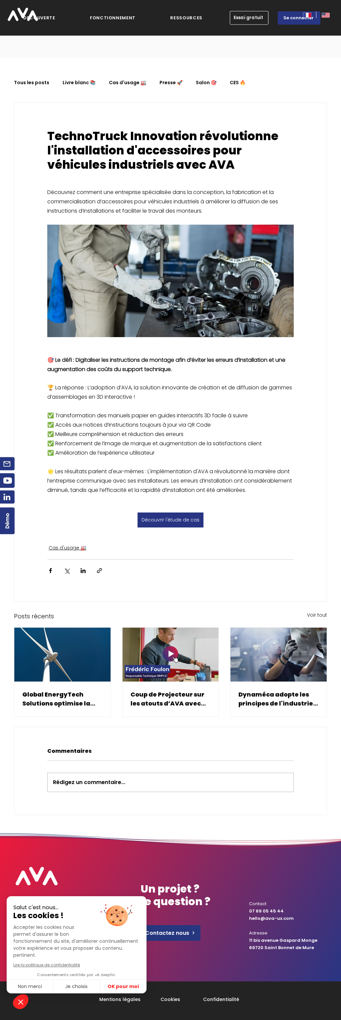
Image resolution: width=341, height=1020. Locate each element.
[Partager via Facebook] (50, 570)
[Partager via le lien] (99, 570)
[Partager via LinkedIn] (83, 570)
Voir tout (317, 615)
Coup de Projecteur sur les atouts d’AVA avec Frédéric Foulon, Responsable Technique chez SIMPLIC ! (169, 699)
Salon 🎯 (206, 83)
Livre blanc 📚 (79, 83)
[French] (307, 15)
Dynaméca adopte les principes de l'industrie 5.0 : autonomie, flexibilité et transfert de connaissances (275, 699)
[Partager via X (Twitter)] (67, 570)
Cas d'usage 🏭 (127, 83)
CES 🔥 (237, 83)
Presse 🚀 (171, 83)
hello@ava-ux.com (271, 918)
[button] (186, 18)
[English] (325, 15)
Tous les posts (31, 83)
